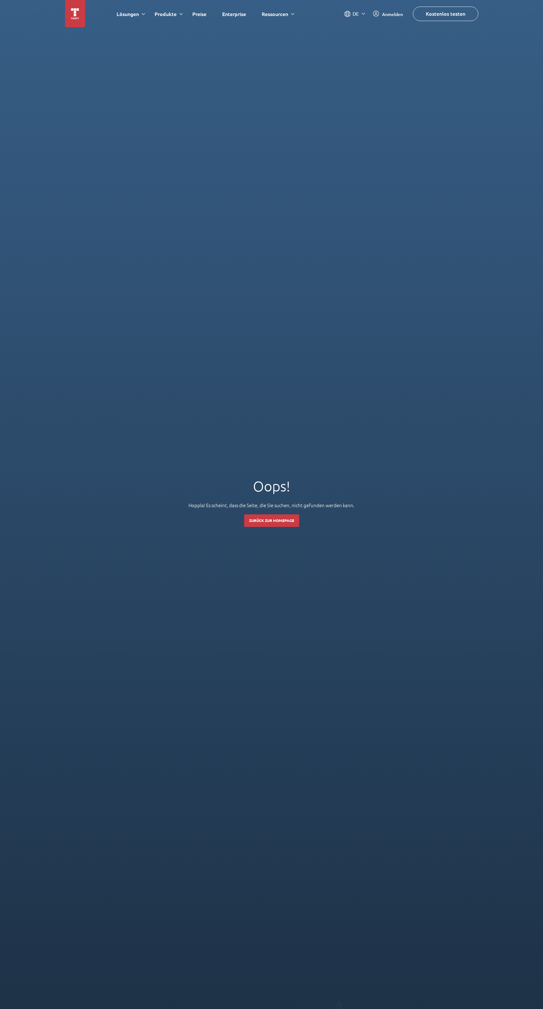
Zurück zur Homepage (271, 520)
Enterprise (234, 14)
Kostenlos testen (445, 14)
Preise (199, 14)
